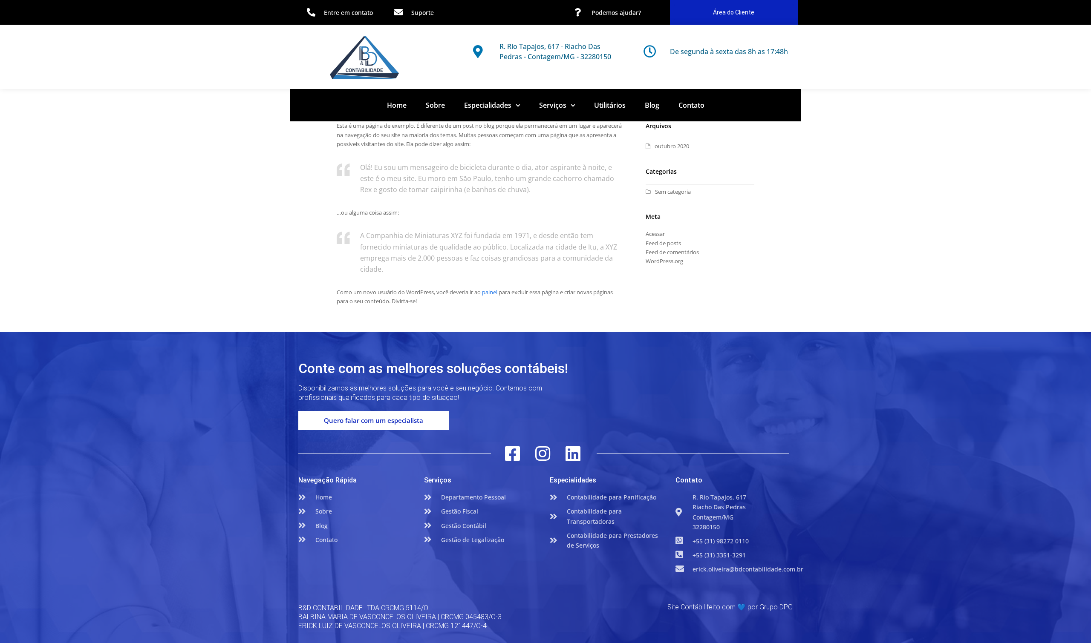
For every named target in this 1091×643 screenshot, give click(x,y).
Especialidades (487, 105)
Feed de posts (663, 243)
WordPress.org (664, 261)
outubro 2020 (672, 146)
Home (397, 105)
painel (489, 292)
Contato (691, 105)
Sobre (435, 105)
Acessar (655, 234)
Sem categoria (673, 191)
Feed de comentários (672, 252)
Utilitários (610, 105)
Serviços (552, 105)
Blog (652, 105)
